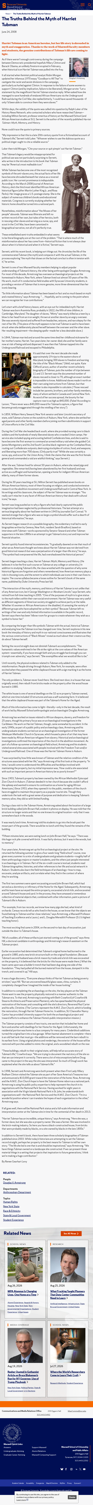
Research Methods (58, 1383)
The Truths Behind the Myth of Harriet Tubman (32, 13)
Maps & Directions (52, 1483)
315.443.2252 (81, 1460)
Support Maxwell (39, 1447)
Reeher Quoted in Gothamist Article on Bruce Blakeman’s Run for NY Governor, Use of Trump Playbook (23, 1377)
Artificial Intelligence (58, 1303)
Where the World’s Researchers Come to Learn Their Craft (67, 1373)
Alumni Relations (39, 1451)
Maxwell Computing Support (44, 1454)
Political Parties (27, 1387)
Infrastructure (73, 1303)
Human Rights (10, 1202)
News (8, 13)
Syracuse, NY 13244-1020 (76, 1457)
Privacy (69, 1483)
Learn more (21, 1500)
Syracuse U (77, 1483)
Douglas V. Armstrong (14, 1182)
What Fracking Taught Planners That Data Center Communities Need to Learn (67, 1295)
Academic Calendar (18, 1483)
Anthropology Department (17, 1192)
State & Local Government (17, 1215)
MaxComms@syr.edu (77, 1411)
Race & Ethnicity (11, 1211)
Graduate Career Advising (14, 1454)
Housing (11, 1305)
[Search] (89, 4)
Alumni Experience (15, 1302)
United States (74, 1306)
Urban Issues (23, 1312)
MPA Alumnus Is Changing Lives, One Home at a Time (22, 1293)
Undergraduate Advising (14, 1451)
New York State (11, 1206)
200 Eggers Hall (81, 1453)
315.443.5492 (43, 1414)
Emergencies (40, 1483)
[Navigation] (82, 5)
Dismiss (72, 1497)
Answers (7, 1447)
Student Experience (13, 1220)
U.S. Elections (29, 1390)
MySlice (62, 1483)
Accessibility (30, 1483)
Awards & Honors (31, 1302)
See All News (70, 1233)
